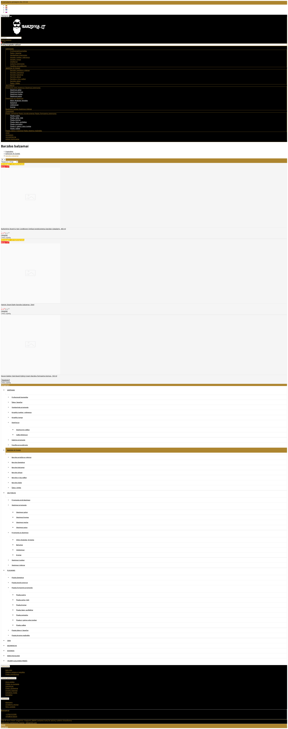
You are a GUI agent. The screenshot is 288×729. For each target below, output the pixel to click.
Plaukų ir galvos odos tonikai (20, 126)
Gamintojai (9, 686)
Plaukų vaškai (15, 128)
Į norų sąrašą (6, 237)
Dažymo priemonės (17, 64)
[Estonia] (6, 10)
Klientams (5, 698)
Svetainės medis (11, 693)
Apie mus (8, 670)
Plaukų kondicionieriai (27, 113)
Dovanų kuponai (11, 690)
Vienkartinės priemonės (18, 55)
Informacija (5, 666)
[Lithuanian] (6, 5)
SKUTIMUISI (11, 493)
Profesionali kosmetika (18, 51)
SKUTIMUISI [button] (10, 85)
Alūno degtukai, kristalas (19, 100)
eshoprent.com (31, 723)
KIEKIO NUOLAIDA (12, 139)
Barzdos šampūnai (17, 72)
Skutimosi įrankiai (12, 109)
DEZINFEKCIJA (11, 137)
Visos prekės (10, 682)
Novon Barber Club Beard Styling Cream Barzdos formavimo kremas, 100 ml (29, 376)
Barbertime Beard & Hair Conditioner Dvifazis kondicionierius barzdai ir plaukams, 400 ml (33, 229)
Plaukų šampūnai (12, 113)
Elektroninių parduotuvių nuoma (12, 723)
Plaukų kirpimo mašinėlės (32, 131)
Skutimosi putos (16, 96)
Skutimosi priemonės (32, 88)
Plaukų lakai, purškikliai (18, 122)
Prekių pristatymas (12, 674)
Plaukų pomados (16, 124)
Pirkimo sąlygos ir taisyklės (15, 672)
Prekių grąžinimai (11, 688)
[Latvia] (6, 7)
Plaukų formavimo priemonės (45, 113)
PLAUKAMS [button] (10, 111)
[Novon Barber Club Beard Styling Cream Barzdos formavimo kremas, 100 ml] (30, 374)
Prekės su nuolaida (12, 684)
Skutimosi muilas (16, 94)
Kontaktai (8, 695)
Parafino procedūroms (18, 66)
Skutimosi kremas (16, 92)
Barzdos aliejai (15, 77)
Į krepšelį (4, 235)
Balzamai (13, 103)
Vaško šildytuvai (22, 435)
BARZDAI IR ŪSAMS (14, 450)
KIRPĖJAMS (11, 390)
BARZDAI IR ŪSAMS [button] (13, 68)
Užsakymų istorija (11, 704)
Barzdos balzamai (16, 75)
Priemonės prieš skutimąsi (15, 88)
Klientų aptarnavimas (9, 678)
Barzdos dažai (15, 81)
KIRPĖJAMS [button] (10, 49)
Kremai (12, 107)
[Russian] (6, 12)
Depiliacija (14, 62)
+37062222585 (11, 714)
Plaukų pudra (15, 116)
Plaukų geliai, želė (16, 118)
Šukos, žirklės (15, 83)
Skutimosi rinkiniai (25, 109)
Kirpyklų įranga (15, 59)
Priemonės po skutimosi (14, 98)
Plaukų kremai (15, 120)
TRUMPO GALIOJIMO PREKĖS (17, 661)
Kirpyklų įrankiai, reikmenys (20, 57)
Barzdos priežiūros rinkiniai (20, 70)
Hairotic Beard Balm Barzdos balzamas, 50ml (17, 305)
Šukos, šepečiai (15, 53)
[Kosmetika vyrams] (29, 35)
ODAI (7, 133)
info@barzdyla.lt (11, 716)
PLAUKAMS (11, 570)
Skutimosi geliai (15, 90)
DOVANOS (9, 135)
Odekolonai (14, 105)
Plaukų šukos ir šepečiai (14, 131)
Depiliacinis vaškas (23, 430)
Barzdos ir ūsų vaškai (18, 79)
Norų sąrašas (10, 707)
